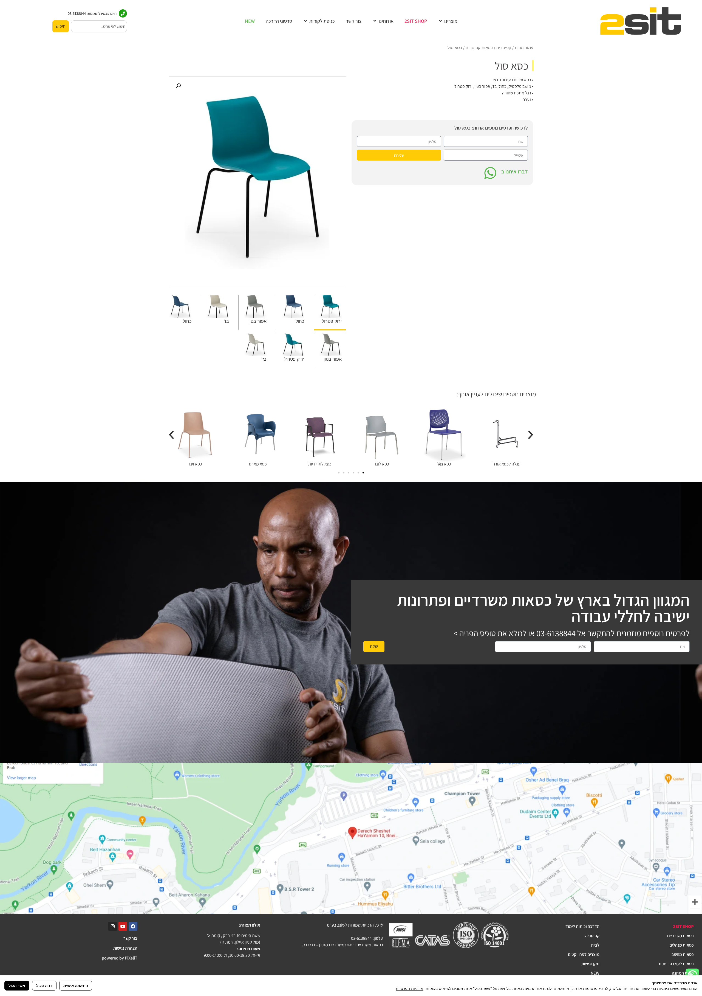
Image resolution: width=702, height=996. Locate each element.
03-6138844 (556, 633)
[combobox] (99, 26)
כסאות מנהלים (681, 945)
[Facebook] (133, 926)
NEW (595, 973)
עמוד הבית (524, 47)
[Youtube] (122, 926)
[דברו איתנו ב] (490, 173)
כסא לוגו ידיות (320, 464)
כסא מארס (258, 464)
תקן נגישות (590, 964)
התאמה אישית (75, 985)
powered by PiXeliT (119, 958)
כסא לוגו (382, 464)
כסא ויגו (195, 464)
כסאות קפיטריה (479, 47)
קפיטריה (503, 47)
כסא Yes (444, 464)
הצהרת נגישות (125, 948)
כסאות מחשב (683, 954)
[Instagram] (112, 926)
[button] (447, 21)
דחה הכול (44, 985)
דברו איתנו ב (514, 171)
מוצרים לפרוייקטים (583, 954)
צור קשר (130, 938)
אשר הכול (17, 985)
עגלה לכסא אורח (506, 464)
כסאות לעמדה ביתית (676, 964)
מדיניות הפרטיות (409, 988)
